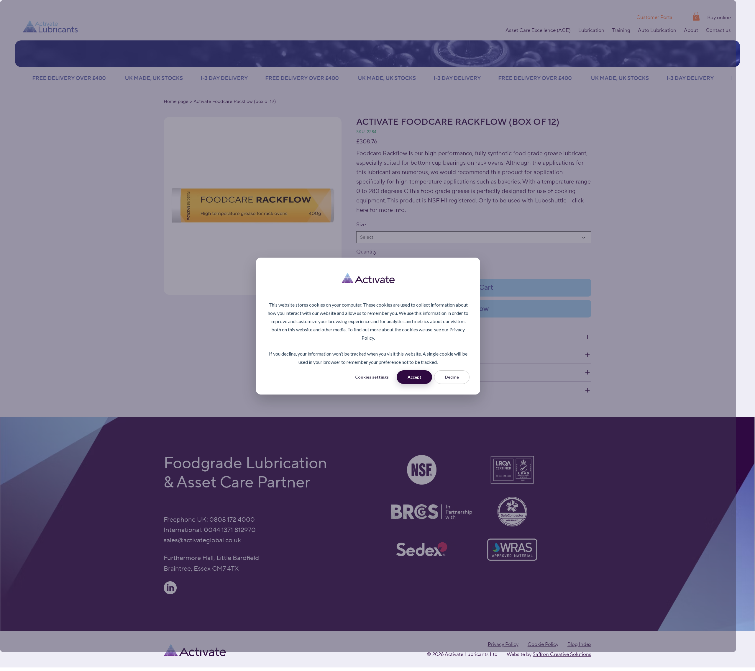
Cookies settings (372, 376)
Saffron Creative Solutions (562, 654)
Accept (414, 376)
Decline (452, 376)
